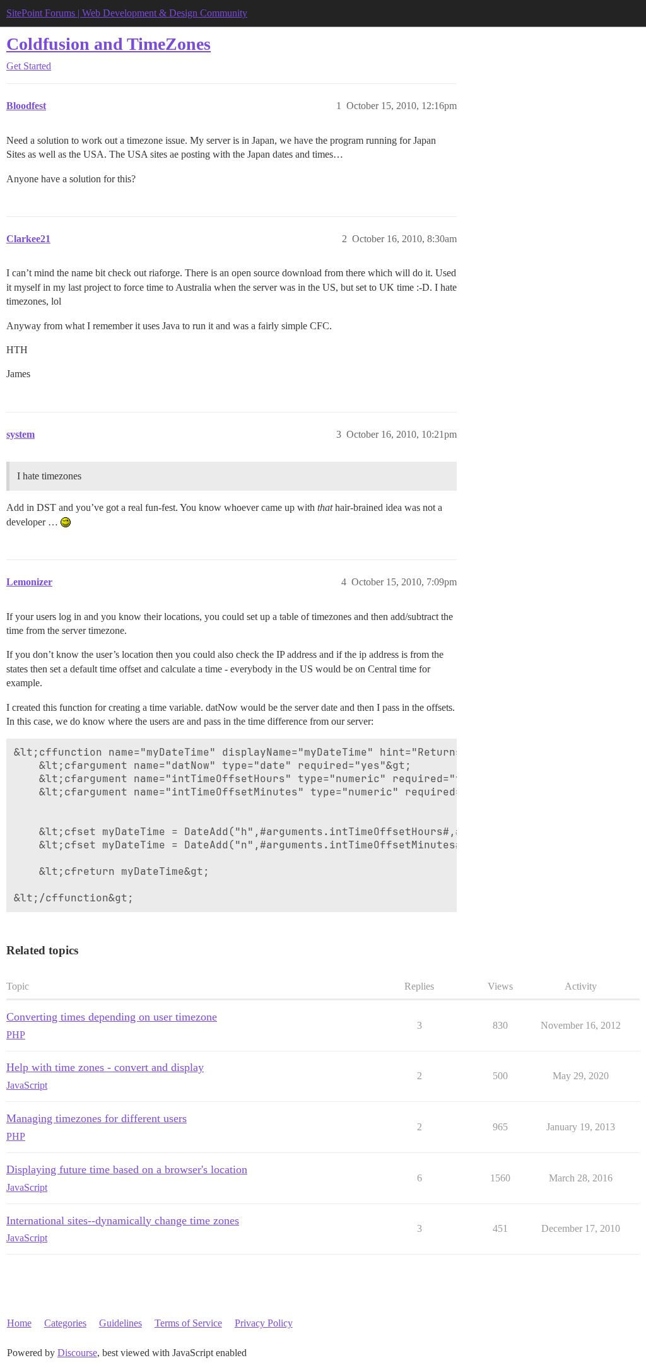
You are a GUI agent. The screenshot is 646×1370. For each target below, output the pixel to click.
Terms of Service (188, 1323)
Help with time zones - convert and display (105, 1067)
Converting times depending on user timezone (111, 1016)
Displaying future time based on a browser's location (126, 1169)
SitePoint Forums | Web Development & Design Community (126, 13)
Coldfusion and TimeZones (108, 44)
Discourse (77, 1352)
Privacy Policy (264, 1323)
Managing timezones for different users (96, 1118)
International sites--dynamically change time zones (122, 1220)
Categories (65, 1323)
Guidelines (120, 1323)
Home (19, 1323)
